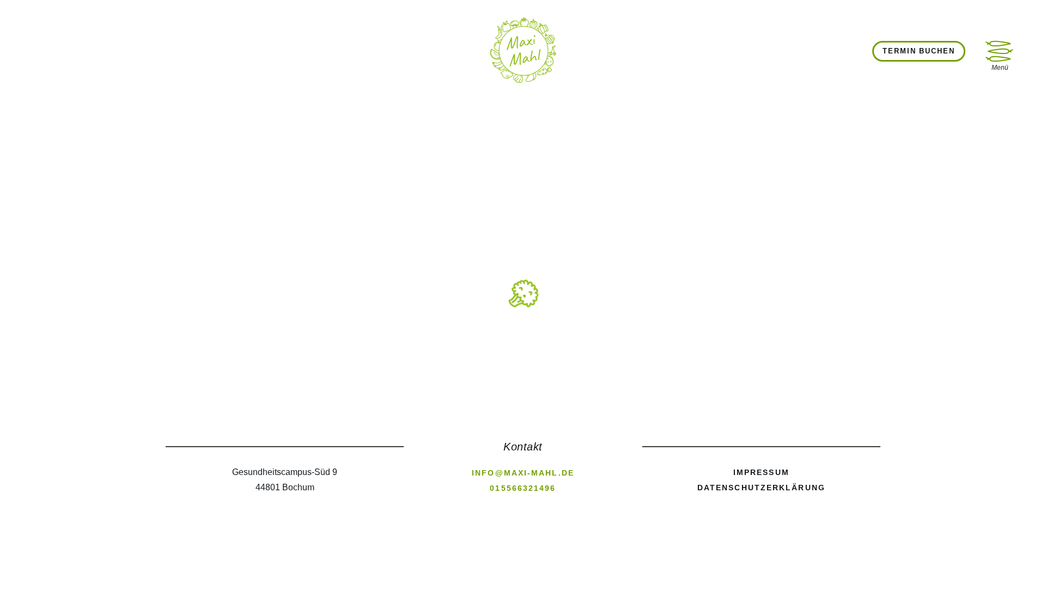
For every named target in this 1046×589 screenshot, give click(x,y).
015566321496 (523, 488)
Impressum (761, 472)
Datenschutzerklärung (761, 487)
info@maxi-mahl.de (523, 472)
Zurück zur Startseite (512, 317)
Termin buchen (919, 51)
